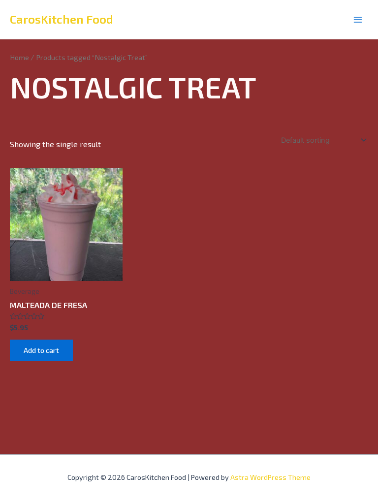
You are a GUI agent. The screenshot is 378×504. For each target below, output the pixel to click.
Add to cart (41, 350)
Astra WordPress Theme (270, 476)
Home (19, 57)
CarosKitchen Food (61, 19)
